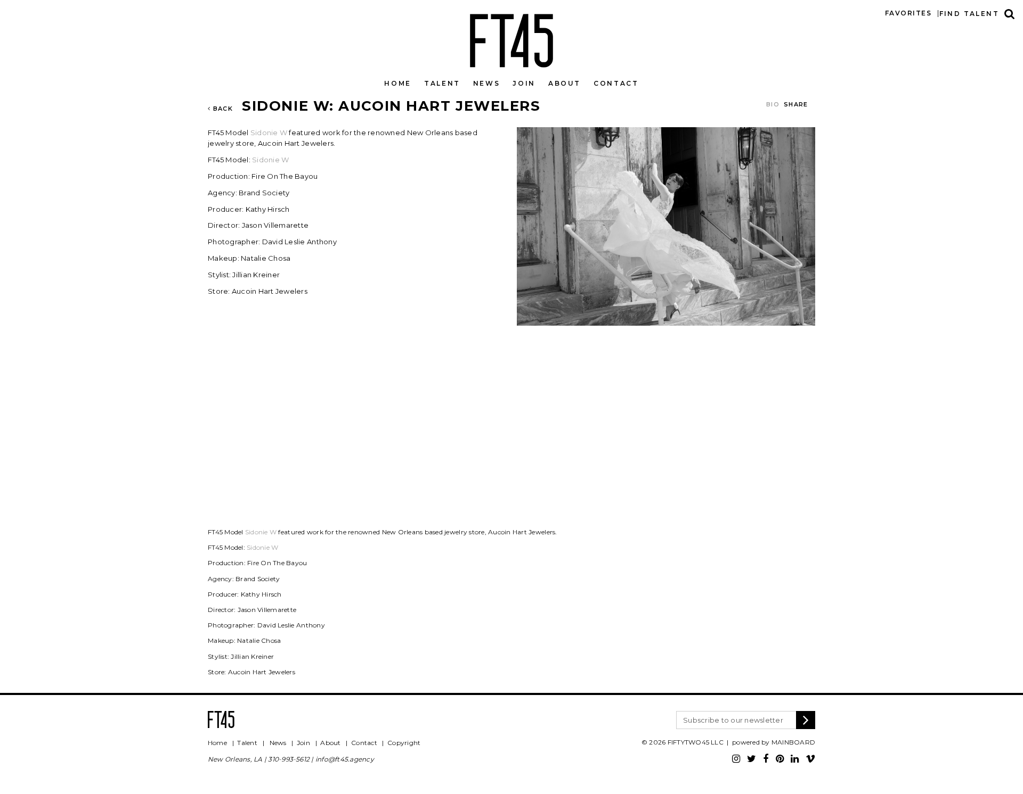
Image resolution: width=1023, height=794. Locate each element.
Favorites (908, 13)
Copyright (403, 743)
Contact (616, 83)
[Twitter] (751, 759)
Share (796, 104)
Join (524, 83)
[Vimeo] (810, 759)
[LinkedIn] (795, 759)
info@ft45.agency (344, 759)
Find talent (969, 14)
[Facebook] (765, 759)
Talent (442, 83)
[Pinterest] (780, 759)
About (564, 83)
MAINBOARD (793, 742)
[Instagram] (736, 759)
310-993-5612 (289, 759)
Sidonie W (268, 132)
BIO (773, 104)
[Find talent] (1009, 13)
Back (221, 108)
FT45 (511, 38)
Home (397, 83)
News (486, 83)
